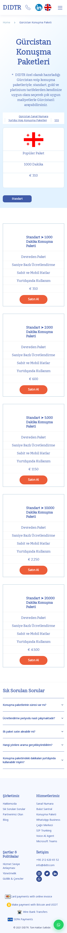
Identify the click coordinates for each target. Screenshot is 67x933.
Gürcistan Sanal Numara (33, 116)
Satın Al (33, 299)
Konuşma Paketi (46, 814)
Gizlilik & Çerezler (13, 878)
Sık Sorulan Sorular (14, 809)
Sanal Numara (44, 803)
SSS (57, 120)
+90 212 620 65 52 (47, 859)
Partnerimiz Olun (13, 814)
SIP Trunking (43, 830)
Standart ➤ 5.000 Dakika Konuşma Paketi (39, 422)
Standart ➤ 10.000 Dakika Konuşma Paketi (40, 512)
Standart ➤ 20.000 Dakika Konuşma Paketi (40, 602)
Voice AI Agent (45, 836)
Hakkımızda (10, 803)
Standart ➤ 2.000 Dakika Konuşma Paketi (39, 331)
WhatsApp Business (48, 819)
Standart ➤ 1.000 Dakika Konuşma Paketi (39, 241)
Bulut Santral (44, 809)
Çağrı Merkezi (44, 825)
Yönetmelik (9, 873)
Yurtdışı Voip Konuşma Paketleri (27, 120)
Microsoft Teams (46, 841)
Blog (5, 819)
